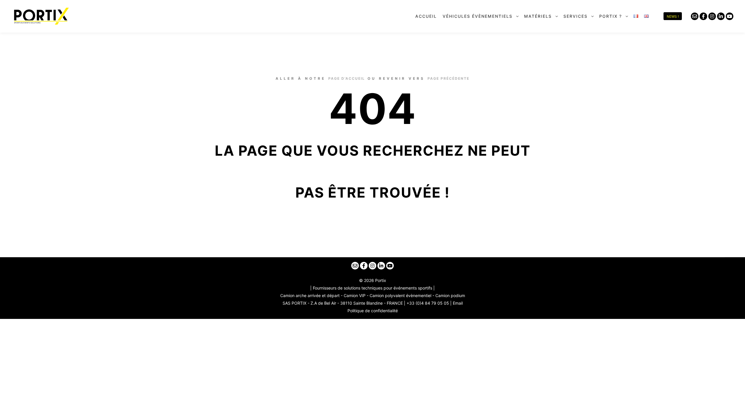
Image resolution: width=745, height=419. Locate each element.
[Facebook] (703, 16)
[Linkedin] (721, 16)
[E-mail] (694, 16)
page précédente (448, 78)
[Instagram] (712, 16)
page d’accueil (346, 78)
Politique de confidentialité (372, 310)
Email (458, 303)
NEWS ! (673, 16)
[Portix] (41, 16)
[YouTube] (729, 16)
